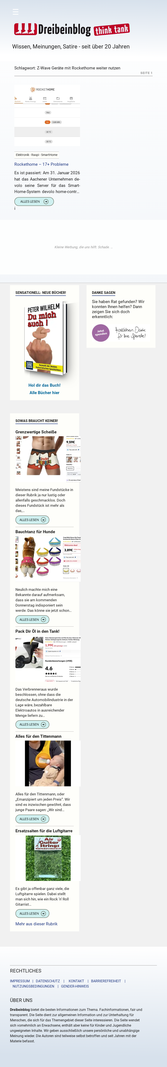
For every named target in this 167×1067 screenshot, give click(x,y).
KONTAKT (75, 981)
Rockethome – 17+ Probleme (41, 164)
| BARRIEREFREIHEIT (103, 981)
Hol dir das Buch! (44, 385)
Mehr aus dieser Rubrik (36, 923)
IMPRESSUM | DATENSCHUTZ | (38, 981)
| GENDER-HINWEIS (72, 986)
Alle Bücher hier (44, 392)
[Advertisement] (83, 247)
